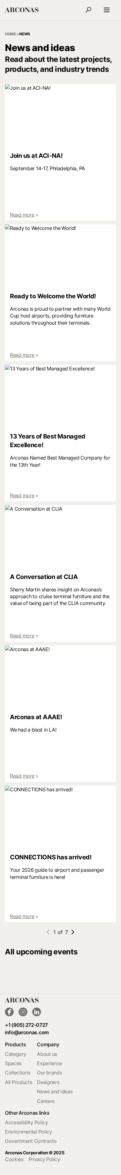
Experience (49, 1063)
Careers (46, 1101)
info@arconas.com (27, 1032)
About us (47, 1054)
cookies (14, 1159)
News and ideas (54, 1091)
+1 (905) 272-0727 (26, 1025)
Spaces (13, 1063)
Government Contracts (30, 1141)
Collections (17, 1072)
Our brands (49, 1072)
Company (48, 1044)
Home (10, 34)
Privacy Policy (44, 1159)
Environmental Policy (28, 1132)
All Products (18, 1082)
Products (15, 1044)
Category (15, 1054)
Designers (48, 1082)
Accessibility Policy (26, 1122)
